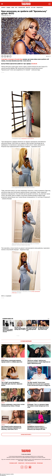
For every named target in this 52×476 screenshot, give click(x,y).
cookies (12, 474)
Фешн (12, 7)
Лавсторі (28, 7)
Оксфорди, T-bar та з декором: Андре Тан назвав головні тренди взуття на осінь (38, 406)
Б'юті (16, 7)
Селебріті (3, 7)
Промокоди (40, 463)
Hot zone (33, 7)
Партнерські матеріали (30, 463)
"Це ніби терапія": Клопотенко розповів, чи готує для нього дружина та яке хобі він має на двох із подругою (38, 384)
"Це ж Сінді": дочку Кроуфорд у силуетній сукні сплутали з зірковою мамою (11, 384)
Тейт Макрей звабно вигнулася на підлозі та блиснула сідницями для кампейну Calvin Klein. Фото (11, 428)
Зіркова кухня (21, 7)
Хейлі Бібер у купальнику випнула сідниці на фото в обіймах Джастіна (11, 361)
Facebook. (34, 63)
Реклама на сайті (13, 463)
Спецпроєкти (39, 7)
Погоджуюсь (3, 475)
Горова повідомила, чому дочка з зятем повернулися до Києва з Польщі (12, 405)
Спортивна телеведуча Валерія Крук (12, 59)
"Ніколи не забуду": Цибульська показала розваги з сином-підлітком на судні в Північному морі (38, 362)
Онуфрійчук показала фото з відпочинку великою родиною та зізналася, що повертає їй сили (37, 428)
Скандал (8, 7)
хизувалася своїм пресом (27, 138)
